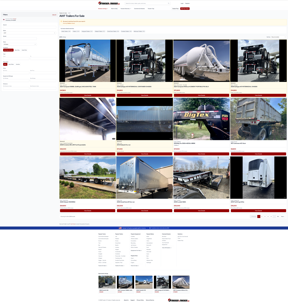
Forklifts (133, 236)
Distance (5, 84)
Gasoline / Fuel (118, 262)
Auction (18, 64)
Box (99, 245)
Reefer (116, 245)
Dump (99, 240)
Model (4, 36)
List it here (72, 224)
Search (5, 25)
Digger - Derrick (102, 260)
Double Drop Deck (119, 260)
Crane (99, 251)
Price (4, 68)
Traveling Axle (118, 258)
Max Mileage (32, 78)
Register (187, 3)
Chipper (100, 258)
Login (182, 3)
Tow (99, 243)
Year (4, 54)
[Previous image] (60, 61)
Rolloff (99, 249)
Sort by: (268, 37)
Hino (147, 258)
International (149, 243)
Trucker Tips (151, 8)
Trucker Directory (125, 8)
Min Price (5, 70)
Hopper (117, 249)
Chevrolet (148, 251)
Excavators (133, 240)
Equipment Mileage (8, 76)
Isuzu (147, 254)
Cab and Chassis (102, 247)
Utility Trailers (66, 31)
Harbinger (148, 262)
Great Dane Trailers (113, 31)
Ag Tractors (133, 245)
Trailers (76, 31)
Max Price (32, 70)
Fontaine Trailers (126, 31)
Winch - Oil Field (102, 262)
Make (4, 30)
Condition (5, 47)
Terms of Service (150, 300)
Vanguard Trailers (87, 31)
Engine (132, 262)
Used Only (24, 50)
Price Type (5, 62)
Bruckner (164, 236)
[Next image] (114, 61)
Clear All (54, 14)
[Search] (168, 3)
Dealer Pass (175, 8)
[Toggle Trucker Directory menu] (130, 8)
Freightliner (149, 238)
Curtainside (118, 251)
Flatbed (117, 238)
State (4, 42)
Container (117, 254)
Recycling (133, 243)
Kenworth (148, 245)
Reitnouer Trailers (139, 31)
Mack (147, 236)
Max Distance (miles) (34, 86)
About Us (126, 300)
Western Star (149, 260)
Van (116, 236)
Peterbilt (148, 249)
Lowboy (117, 247)
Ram (147, 256)
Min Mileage (5, 78)
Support (133, 300)
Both (5, 64)
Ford (147, 247)
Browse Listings (102, 8)
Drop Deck (117, 243)
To (30, 56)
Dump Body (133, 260)
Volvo (147, 240)
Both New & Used (8, 50)
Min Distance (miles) (7, 86)
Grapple (100, 254)
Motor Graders (134, 247)
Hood (132, 258)
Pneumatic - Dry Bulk (120, 256)
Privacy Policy (140, 300)
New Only (17, 50)
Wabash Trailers (100, 31)
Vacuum (100, 256)
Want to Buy (114, 8)
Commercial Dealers (139, 8)
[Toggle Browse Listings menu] (107, 8)
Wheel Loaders (134, 238)
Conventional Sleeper (103, 236)
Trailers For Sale (63, 13)
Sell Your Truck (185, 8)
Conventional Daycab (103, 238)
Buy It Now (11, 64)
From (4, 56)
